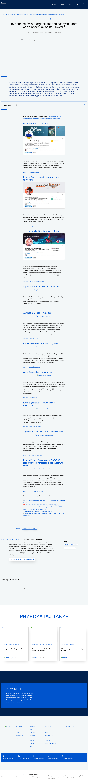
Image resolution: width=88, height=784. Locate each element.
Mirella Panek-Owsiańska (35, 32)
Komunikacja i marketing (22, 14)
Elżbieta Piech (17, 657)
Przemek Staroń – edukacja (36, 123)
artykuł (66, 544)
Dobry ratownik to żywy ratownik (13, 649)
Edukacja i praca (8, 644)
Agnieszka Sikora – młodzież (37, 313)
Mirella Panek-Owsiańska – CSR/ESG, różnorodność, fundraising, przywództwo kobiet (43, 463)
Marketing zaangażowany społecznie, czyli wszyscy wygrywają (42, 504)
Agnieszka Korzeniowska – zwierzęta (41, 286)
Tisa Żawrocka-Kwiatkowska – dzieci (41, 231)
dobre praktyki (74, 544)
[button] (78, 4)
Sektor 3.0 (42, 657)
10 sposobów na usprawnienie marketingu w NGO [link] (38, 511)
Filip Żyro (70, 657)
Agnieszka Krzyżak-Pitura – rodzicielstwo (43, 431)
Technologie (64, 644)
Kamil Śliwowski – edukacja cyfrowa (40, 343)
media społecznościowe (70, 548)
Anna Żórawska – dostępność (37, 372)
